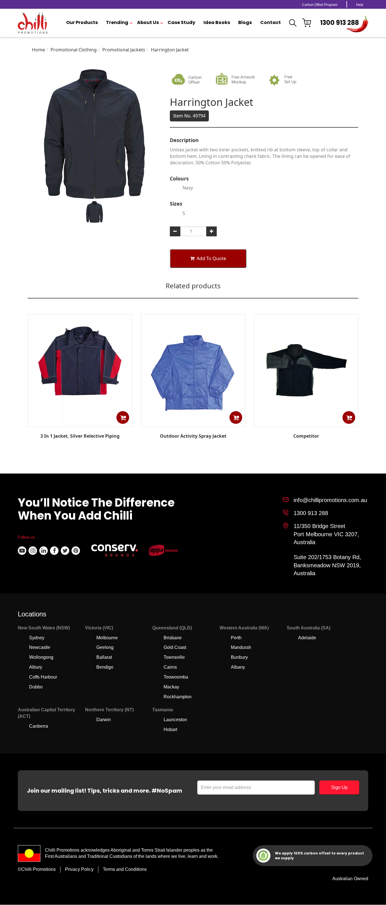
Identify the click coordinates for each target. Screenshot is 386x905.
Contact (270, 22)
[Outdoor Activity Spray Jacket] (193, 423)
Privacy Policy (79, 869)
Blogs (245, 22)
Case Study (181, 22)
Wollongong (41, 657)
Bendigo (104, 667)
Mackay (171, 686)
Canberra (38, 726)
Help (359, 5)
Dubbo (36, 686)
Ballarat (104, 657)
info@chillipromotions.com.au (330, 500)
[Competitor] (306, 423)
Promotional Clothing (74, 50)
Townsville (174, 657)
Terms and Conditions (125, 869)
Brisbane (173, 637)
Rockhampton (178, 696)
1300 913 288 (339, 22)
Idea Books (216, 22)
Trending (117, 22)
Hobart (170, 729)
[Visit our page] (22, 550)
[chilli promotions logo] (32, 23)
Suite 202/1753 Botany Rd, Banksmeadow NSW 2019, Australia (327, 565)
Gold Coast (175, 647)
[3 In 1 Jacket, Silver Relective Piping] (80, 423)
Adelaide (307, 637)
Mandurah (241, 647)
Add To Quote (211, 258)
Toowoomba (176, 677)
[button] (122, 417)
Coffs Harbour (43, 677)
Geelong (105, 647)
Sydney (36, 637)
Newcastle (39, 647)
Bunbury (239, 657)
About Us (148, 22)
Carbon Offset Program (319, 5)
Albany (238, 667)
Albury (35, 667)
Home (38, 50)
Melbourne (107, 637)
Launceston (175, 719)
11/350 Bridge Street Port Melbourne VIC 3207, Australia (326, 534)
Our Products (82, 22)
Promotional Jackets (123, 50)
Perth (236, 637)
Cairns (170, 667)
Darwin (103, 719)
